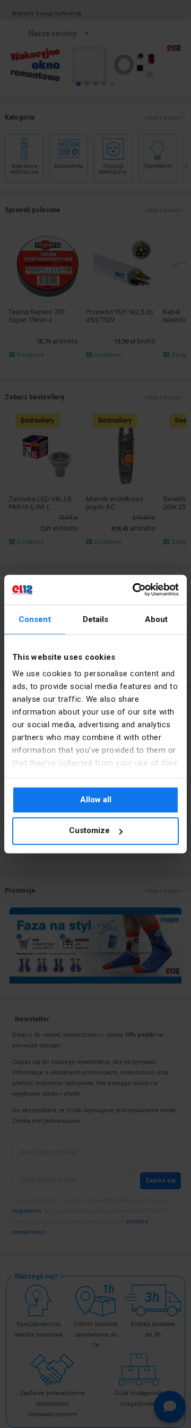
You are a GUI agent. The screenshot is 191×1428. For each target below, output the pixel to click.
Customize (89, 831)
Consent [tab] (35, 619)
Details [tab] (96, 619)
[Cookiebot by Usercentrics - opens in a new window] (135, 590)
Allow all (95, 799)
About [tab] (156, 619)
